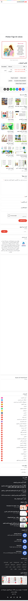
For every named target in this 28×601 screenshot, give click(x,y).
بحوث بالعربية (23, 397)
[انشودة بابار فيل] (7, 126)
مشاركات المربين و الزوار (21, 423)
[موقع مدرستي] (22, 1)
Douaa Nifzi (19, 539)
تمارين (25, 412)
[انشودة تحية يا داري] (7, 150)
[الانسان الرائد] (7, 101)
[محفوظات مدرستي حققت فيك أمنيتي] (21, 101)
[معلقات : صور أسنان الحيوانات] (23, 519)
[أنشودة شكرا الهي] (7, 138)
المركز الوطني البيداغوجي (21, 447)
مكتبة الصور (24, 430)
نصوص (25, 451)
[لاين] (11, 89)
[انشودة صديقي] (7, 114)
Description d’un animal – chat (13, 505)
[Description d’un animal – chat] (23, 507)
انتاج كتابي (18, 566)
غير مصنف (24, 417)
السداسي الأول (23, 432)
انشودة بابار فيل (10, 131)
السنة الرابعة (24, 566)
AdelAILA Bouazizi (17, 533)
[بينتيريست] (20, 89)
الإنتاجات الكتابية (23, 408)
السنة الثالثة (13, 564)
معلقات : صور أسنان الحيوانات (13, 517)
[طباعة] (5, 89)
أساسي (24, 415)
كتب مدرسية (23, 427)
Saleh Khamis (18, 551)
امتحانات (24, 410)
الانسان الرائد (10, 106)
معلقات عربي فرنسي (22, 399)
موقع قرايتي (23, 472)
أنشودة (11, 562)
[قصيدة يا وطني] (21, 138)
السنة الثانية (7, 564)
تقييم (10, 566)
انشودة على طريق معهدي (22, 131)
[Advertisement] (14, 19)
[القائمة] (1, 2)
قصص (25, 436)
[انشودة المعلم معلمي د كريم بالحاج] (21, 163)
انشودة (14, 566)
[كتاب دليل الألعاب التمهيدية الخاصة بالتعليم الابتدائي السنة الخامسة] (23, 525)
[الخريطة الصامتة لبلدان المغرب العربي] (23, 513)
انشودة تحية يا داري (9, 155)
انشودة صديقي (10, 119)
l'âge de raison (14, 77)
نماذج (11, 569)
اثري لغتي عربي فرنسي (21, 419)
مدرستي (19, 569)
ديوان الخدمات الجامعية (21, 438)
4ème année (23, 77)
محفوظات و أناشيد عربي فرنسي (20, 402)
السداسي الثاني (23, 440)
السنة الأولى (24, 564)
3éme (25, 562)
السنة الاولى (19, 564)
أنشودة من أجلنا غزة (23, 119)
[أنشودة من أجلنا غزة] (21, 114)
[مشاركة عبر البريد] (8, 89)
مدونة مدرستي (23, 469)
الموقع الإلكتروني (24, 207)
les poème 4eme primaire (20, 80)
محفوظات (24, 569)
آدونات (25, 406)
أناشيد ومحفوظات (22, 425)
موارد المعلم (23, 404)
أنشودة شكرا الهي (10, 143)
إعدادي (25, 456)
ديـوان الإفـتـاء (23, 453)
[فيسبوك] (23, 89)
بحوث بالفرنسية (23, 421)
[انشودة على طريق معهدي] (21, 126)
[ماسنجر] (17, 89)
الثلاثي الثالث (6, 562)
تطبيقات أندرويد (23, 443)
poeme (10, 80)
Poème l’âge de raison (20, 83)
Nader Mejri (19, 545)
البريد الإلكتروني (24, 202)
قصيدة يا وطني (24, 143)
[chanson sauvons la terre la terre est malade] (21, 150)
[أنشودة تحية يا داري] (7, 163)
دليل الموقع (14, 593)
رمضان (25, 458)
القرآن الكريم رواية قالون (21, 460)
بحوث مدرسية (23, 434)
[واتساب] (14, 89)
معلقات (15, 569)
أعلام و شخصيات (23, 445)
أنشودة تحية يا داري (9, 168)
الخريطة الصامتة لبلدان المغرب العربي (11, 511)
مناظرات (24, 449)
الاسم (25, 196)
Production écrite (16, 562)
